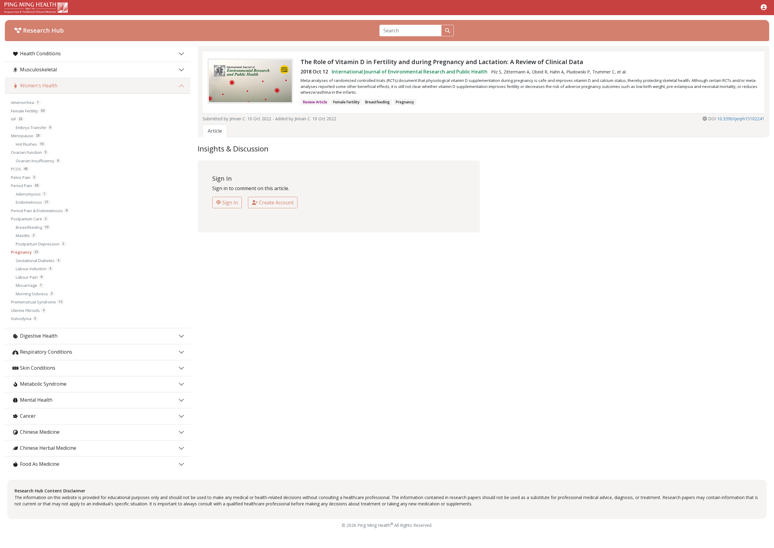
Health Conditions (40, 53)
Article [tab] (215, 131)
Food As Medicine (39, 464)
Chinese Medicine (40, 432)
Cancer (28, 416)
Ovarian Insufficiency (37, 161)
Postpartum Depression (40, 244)
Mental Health (36, 400)
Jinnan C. (237, 119)
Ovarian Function (29, 152)
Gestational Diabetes (37, 260)
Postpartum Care (29, 219)
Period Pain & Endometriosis (39, 210)
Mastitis (25, 235)
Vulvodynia (23, 318)
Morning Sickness (34, 294)
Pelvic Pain (23, 177)
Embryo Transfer (33, 127)
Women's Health (38, 85)
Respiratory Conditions (46, 352)
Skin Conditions (37, 368)
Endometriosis (32, 202)
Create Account (276, 202)
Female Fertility (27, 111)
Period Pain (24, 185)
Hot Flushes (30, 144)
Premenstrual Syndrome (36, 302)
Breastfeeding (32, 227)
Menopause (25, 135)
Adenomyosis (30, 194)
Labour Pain (29, 277)
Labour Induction (33, 268)
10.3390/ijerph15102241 (740, 119)
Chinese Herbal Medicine (48, 448)
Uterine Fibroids (27, 310)
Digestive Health (38, 335)
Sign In (229, 202)
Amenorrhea (25, 102)
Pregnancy (24, 252)
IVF (16, 119)
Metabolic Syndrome (43, 384)
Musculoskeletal (38, 69)
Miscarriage (29, 285)
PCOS (19, 169)
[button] (763, 7)
